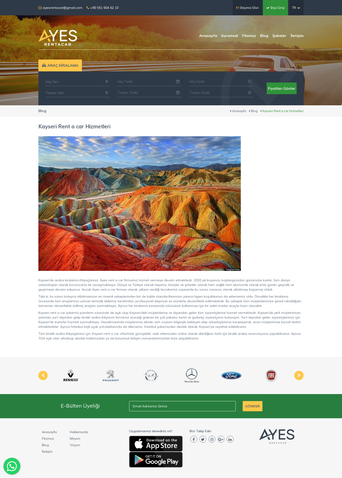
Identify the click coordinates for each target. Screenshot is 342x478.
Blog (264, 35)
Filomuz (249, 35)
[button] (77, 81)
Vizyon (75, 445)
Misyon (75, 438)
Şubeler (279, 35)
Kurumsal (229, 35)
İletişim (297, 35)
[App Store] (156, 444)
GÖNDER (252, 406)
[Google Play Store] (156, 460)
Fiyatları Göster (281, 88)
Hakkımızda (79, 432)
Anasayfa (208, 35)
